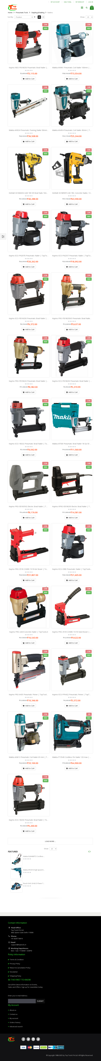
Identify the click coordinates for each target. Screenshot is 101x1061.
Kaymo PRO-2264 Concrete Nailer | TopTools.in (28, 632)
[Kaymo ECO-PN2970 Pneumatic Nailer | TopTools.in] (28, 231)
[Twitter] (28, 1039)
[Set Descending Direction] (35, 17)
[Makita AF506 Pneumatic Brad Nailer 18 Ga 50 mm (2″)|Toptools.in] (72, 419)
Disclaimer (14, 972)
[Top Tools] (13, 7)
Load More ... (50, 841)
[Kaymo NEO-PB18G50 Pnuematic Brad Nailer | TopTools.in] (28, 43)
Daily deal (67, 2)
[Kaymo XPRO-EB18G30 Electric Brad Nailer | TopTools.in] (72, 481)
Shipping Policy (15, 976)
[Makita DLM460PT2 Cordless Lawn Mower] (16, 859)
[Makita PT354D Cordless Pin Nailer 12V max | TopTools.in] (72, 732)
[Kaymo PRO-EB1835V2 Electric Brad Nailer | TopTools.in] (28, 481)
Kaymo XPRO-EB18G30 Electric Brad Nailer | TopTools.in (75, 506)
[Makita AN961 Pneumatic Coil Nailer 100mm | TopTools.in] (72, 43)
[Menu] (82, 7)
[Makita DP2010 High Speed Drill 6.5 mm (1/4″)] (16, 873)
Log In (90, 2)
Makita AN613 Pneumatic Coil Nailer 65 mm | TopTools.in (32, 757)
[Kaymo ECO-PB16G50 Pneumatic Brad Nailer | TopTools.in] (28, 293)
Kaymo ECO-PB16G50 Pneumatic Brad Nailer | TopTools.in (33, 318)
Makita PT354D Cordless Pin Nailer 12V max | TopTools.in (75, 757)
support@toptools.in (18, 945)
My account (14, 1018)
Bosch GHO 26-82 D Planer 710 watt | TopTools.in (34, 883)
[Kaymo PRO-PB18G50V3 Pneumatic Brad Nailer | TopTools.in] (72, 293)
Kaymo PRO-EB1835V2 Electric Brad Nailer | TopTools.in (31, 506)
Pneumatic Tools (22, 12)
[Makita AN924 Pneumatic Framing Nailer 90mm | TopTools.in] (28, 105)
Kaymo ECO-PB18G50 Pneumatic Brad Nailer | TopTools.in (76, 381)
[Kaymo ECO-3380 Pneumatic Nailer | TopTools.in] (72, 544)
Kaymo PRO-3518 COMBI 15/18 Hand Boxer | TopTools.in (75, 632)
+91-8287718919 (17, 938)
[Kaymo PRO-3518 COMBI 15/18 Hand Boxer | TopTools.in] (72, 607)
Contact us (13, 1014)
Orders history (15, 1022)
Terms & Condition (17, 959)
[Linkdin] (33, 1039)
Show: (82, 17)
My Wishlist (80, 2)
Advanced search (16, 1026)
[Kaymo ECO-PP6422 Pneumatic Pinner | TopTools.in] (72, 669)
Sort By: (10, 17)
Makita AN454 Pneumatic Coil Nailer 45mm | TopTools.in (75, 130)
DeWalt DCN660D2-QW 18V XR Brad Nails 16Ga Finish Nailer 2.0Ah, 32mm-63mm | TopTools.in (47, 193)
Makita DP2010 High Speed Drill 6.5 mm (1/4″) (34, 870)
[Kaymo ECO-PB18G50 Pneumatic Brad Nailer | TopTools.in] (72, 356)
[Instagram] (38, 1039)
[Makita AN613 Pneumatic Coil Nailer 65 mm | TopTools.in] (28, 732)
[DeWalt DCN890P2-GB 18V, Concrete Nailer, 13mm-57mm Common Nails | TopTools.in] (72, 168)
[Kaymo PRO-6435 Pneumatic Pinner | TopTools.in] (28, 669)
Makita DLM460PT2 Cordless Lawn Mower (34, 856)
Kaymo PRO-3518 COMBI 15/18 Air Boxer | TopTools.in (31, 569)
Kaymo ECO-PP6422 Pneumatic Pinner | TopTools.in (73, 694)
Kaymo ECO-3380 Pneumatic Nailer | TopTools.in (72, 569)
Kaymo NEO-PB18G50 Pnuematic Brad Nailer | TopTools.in (33, 67)
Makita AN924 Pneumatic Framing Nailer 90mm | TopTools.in (34, 130)
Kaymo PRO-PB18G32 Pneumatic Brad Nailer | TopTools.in (33, 381)
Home (10, 12)
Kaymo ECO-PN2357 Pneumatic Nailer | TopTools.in (73, 255)
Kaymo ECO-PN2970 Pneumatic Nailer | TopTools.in (30, 255)
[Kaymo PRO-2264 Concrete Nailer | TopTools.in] (28, 607)
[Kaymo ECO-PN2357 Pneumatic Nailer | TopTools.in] (72, 231)
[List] (43, 17)
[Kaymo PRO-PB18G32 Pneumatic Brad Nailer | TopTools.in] (28, 356)
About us (13, 1010)
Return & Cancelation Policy (20, 968)
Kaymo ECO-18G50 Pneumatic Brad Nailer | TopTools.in (31, 820)
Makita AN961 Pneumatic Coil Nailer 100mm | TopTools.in (75, 67)
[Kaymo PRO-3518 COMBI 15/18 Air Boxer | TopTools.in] (28, 544)
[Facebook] (23, 1039)
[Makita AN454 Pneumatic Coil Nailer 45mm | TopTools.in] (72, 105)
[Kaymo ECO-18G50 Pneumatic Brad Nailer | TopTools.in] (28, 795)
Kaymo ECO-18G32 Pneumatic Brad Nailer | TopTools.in (31, 443)
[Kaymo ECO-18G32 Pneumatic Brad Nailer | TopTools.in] (28, 419)
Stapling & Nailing (37, 12)
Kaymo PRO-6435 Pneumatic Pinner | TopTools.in (29, 694)
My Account (55, 2)
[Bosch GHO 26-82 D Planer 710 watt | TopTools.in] (16, 886)
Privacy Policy (15, 964)
